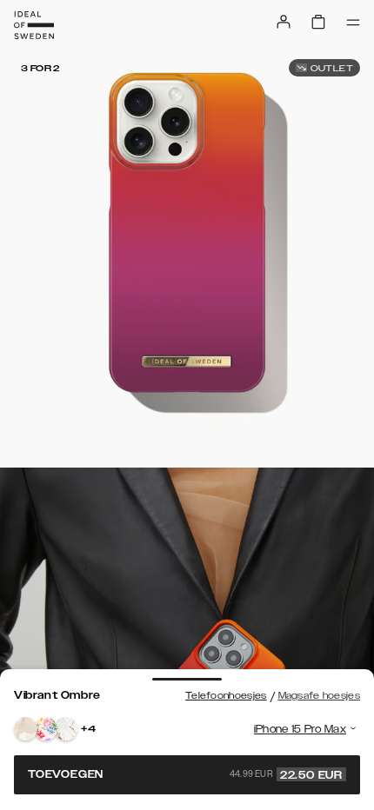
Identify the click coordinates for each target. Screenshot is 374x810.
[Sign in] (283, 21)
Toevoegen (185, 774)
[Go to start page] (34, 25)
